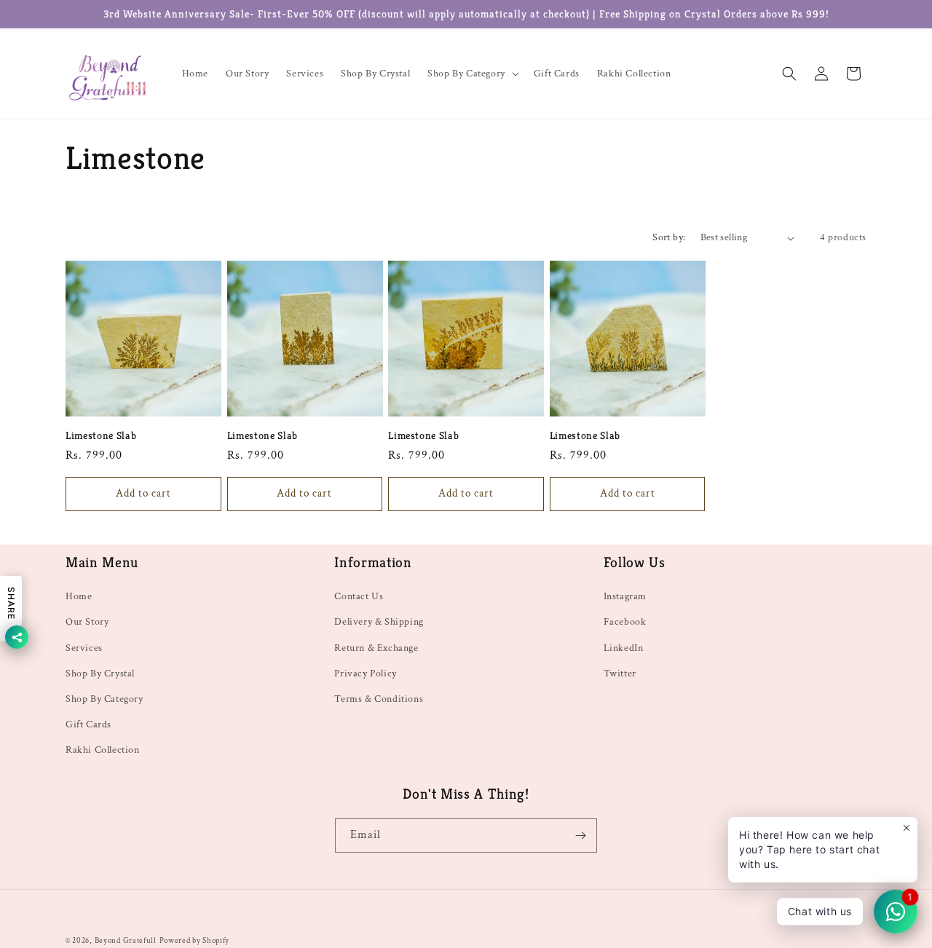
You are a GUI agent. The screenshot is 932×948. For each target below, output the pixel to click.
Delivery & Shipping (378, 621)
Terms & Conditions (378, 699)
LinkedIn (624, 648)
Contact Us (358, 596)
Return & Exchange (376, 648)
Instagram (625, 596)
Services (84, 648)
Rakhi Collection (103, 750)
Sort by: (668, 237)
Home (79, 596)
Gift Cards (88, 724)
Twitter (620, 673)
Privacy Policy (365, 673)
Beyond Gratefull (126, 941)
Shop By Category (104, 699)
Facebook (625, 621)
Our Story (87, 621)
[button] (472, 73)
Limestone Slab (101, 435)
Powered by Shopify (194, 941)
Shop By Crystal (100, 673)
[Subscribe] (580, 835)
